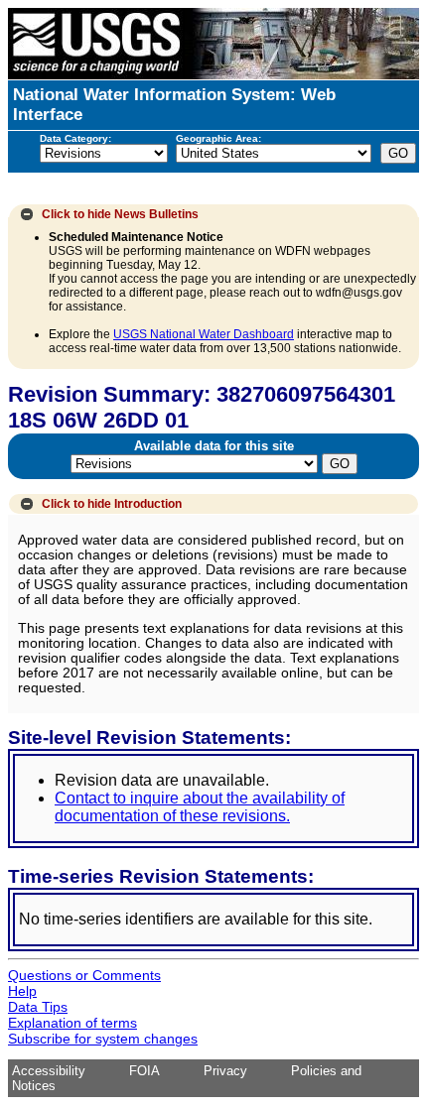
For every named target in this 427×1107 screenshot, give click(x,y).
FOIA (144, 1070)
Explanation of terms (72, 1023)
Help (22, 991)
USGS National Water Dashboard (203, 334)
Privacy (225, 1070)
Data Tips (38, 1007)
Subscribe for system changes (103, 1038)
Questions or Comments (84, 975)
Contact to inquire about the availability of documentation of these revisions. (200, 807)
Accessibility (48, 1070)
